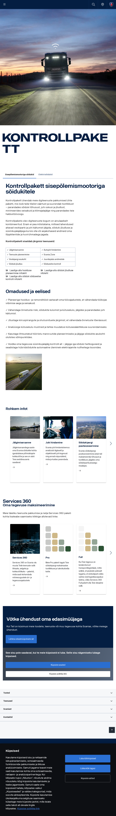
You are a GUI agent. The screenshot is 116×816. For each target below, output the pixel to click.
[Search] (93, 4)
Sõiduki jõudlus (15, 264)
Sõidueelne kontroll (52, 264)
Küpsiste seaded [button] (58, 665)
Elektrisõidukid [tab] (45, 174)
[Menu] (4, 4)
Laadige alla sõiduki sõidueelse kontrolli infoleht (23, 278)
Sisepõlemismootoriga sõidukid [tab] (19, 174)
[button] (58, 693)
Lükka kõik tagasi (87, 768)
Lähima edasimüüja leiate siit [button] (21, 639)
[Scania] (111, 4)
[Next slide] (111, 443)
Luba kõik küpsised (88, 758)
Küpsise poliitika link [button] (58, 674)
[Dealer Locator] (102, 4)
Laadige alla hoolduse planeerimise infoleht (19, 272)
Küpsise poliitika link (28, 808)
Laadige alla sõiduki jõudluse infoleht (57, 272)
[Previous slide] (5, 443)
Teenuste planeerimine (19, 254)
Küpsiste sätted (88, 778)
